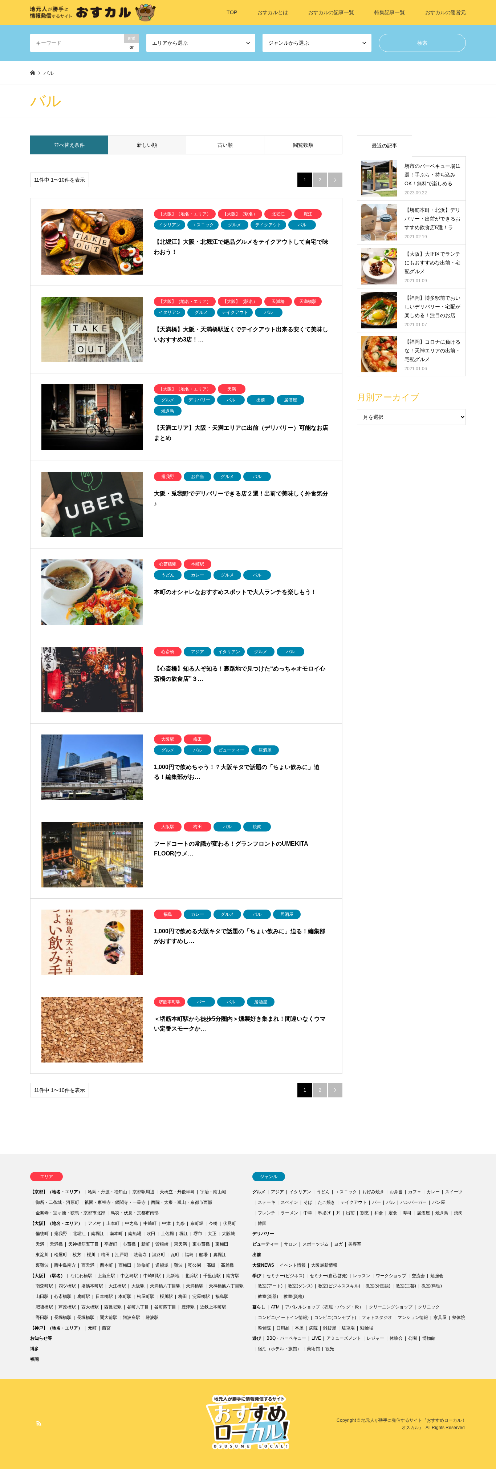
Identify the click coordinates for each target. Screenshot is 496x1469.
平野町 (110, 1244)
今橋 (213, 1223)
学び (256, 1275)
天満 (40, 1244)
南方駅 (232, 1275)
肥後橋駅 (44, 1307)
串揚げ (324, 1212)
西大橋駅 (90, 1307)
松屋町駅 (145, 1296)
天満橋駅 (194, 1285)
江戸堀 (121, 1254)
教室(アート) (270, 1285)
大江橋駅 (117, 1285)
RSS (38, 1423)
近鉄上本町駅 (213, 1307)
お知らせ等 (41, 1338)
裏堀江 (219, 1254)
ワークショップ (391, 1275)
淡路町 (158, 1254)
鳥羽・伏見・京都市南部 (135, 1212)
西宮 (106, 1328)
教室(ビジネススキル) (339, 1285)
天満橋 (56, 1244)
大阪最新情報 (324, 1265)
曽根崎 (161, 1244)
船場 (203, 1254)
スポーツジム (315, 1244)
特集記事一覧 (389, 12)
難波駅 (152, 1317)
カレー (433, 1191)
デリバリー (263, 1233)
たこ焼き (326, 1202)
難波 (178, 1265)
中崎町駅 (152, 1275)
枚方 (77, 1254)
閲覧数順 (303, 145)
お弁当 (396, 1191)
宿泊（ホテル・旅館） (279, 1348)
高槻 (211, 1265)
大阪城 (228, 1233)
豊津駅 (188, 1307)
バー (376, 1202)
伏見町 (229, 1223)
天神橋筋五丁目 (83, 1244)
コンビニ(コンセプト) (335, 1317)
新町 (145, 1244)
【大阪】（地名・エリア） (56, 1223)
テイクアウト (354, 1202)
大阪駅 (138, 1285)
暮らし (258, 1307)
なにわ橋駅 (81, 1275)
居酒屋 (423, 1212)
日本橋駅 (104, 1296)
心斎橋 (129, 1244)
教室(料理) (432, 1285)
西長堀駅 (113, 1307)
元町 (92, 1328)
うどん (323, 1191)
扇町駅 (83, 1296)
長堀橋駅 (63, 1317)
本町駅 (124, 1296)
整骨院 (264, 1328)
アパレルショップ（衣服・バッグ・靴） (324, 1307)
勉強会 (436, 1275)
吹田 (151, 1233)
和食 (378, 1212)
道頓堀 (161, 1265)
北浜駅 (191, 1275)
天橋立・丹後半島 (177, 1191)
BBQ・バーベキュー (286, 1338)
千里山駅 (212, 1275)
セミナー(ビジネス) (285, 1275)
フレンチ (266, 1212)
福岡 (34, 1359)
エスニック (346, 1191)
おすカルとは (272, 12)
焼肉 (458, 1212)
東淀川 (42, 1254)
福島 (189, 1254)
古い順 (225, 145)
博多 (34, 1348)
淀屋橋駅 (201, 1296)
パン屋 (438, 1202)
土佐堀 (167, 1233)
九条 (180, 1223)
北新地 (172, 1275)
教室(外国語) (378, 1285)
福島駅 (221, 1296)
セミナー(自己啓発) (328, 1275)
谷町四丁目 (165, 1307)
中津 (166, 1223)
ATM (275, 1307)
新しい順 (147, 145)
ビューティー (265, 1244)
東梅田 (221, 1244)
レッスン (361, 1275)
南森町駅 (44, 1285)
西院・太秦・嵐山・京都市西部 (181, 1202)
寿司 (407, 1212)
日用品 (282, 1328)
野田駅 (42, 1317)
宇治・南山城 (213, 1191)
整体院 (458, 1317)
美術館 (313, 1348)
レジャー (375, 1338)
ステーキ (266, 1202)
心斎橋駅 (63, 1296)
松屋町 (60, 1254)
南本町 (116, 1233)
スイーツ (454, 1191)
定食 (393, 1212)
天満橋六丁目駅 (165, 1285)
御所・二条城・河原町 (57, 1202)
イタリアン (300, 1191)
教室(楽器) (268, 1296)
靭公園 (194, 1265)
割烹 (364, 1212)
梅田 (105, 1254)
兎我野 (60, 1233)
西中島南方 (65, 1265)
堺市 (198, 1233)
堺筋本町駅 (92, 1285)
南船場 (134, 1233)
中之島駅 (129, 1275)
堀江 (183, 1233)
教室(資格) (294, 1296)
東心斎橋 (201, 1244)
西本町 (106, 1265)
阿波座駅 (131, 1317)
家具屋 (440, 1317)
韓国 (262, 1223)
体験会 (396, 1338)
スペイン (289, 1202)
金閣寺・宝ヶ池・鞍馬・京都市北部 (70, 1212)
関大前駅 (108, 1317)
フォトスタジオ (377, 1317)
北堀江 (79, 1233)
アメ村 (94, 1223)
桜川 (91, 1254)
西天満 (87, 1265)
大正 (212, 1233)
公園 (412, 1338)
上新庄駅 (106, 1275)
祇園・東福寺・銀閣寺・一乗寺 (115, 1202)
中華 (308, 1212)
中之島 (131, 1223)
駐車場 (348, 1328)
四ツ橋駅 (67, 1285)
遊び (256, 1338)
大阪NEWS (263, 1265)
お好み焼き (373, 1191)
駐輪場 (366, 1328)
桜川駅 (166, 1296)
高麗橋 (227, 1265)
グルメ (258, 1191)
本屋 (299, 1328)
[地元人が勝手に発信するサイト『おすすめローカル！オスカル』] (93, 12)
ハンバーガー (414, 1202)
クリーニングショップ (390, 1307)
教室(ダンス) (300, 1285)
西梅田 (124, 1265)
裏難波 (42, 1265)
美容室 (354, 1244)
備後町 (42, 1233)
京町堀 (196, 1223)
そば (308, 1202)
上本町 (112, 1223)
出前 (350, 1212)
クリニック (429, 1307)
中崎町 (149, 1223)
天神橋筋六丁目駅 (226, 1285)
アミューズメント (343, 1338)
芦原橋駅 (67, 1307)
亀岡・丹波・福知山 (107, 1191)
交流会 (418, 1275)
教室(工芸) (406, 1285)
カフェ (414, 1191)
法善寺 (140, 1254)
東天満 (180, 1244)
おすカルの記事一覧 (331, 12)
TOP (232, 12)
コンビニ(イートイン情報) (283, 1317)
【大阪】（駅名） (47, 1275)
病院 (313, 1328)
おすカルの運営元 (445, 12)
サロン (290, 1244)
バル (390, 1202)
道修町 (143, 1265)
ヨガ (338, 1244)
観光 (329, 1348)
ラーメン (289, 1212)
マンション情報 (413, 1317)
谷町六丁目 (138, 1307)
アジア (277, 1191)
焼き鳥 (441, 1212)
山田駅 (42, 1296)
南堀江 (97, 1233)
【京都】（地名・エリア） (56, 1191)
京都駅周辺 (143, 1191)
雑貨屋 (329, 1328)
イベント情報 (293, 1265)
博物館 (428, 1338)
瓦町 (175, 1254)
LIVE (316, 1338)
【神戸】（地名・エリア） (56, 1328)
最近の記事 (384, 146)
